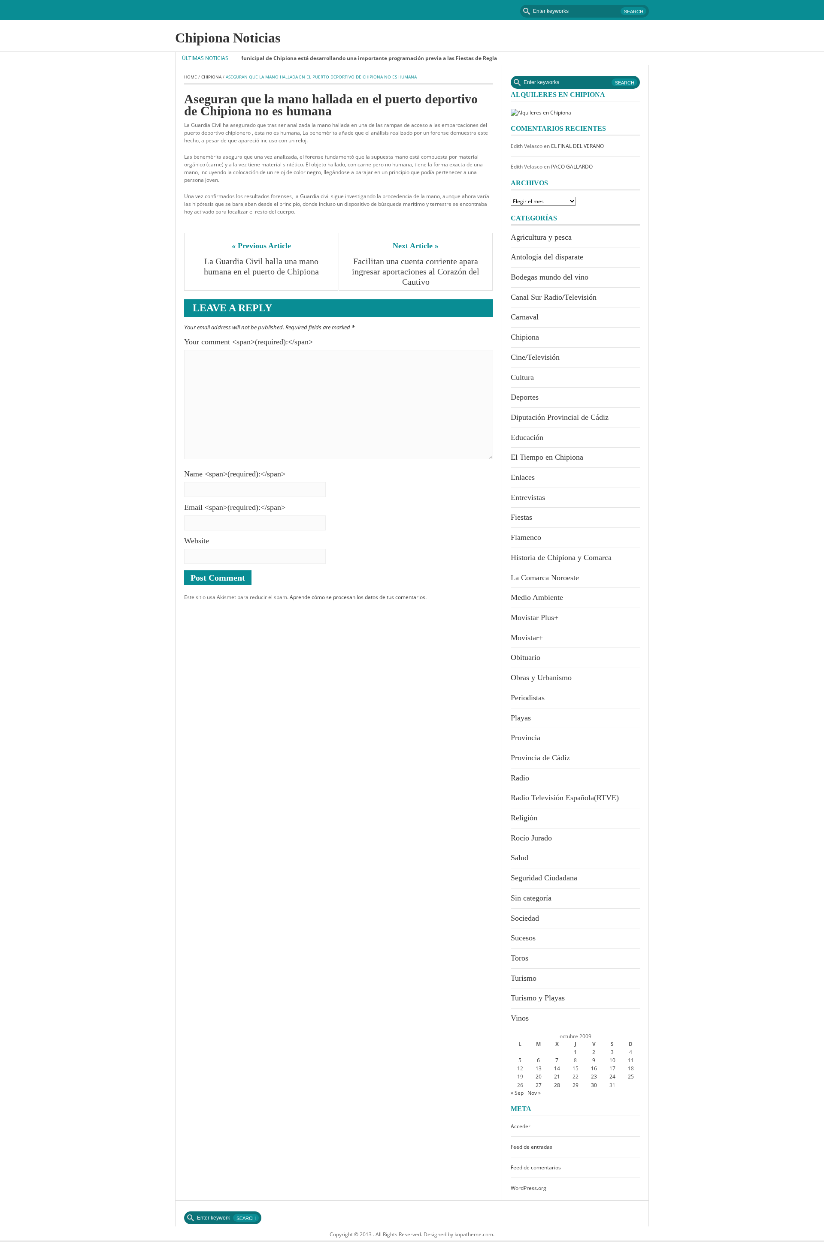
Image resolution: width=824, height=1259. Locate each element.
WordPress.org (528, 1188)
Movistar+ (527, 637)
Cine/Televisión (535, 357)
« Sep (517, 1092)
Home (190, 77)
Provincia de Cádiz (540, 757)
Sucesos (523, 938)
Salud (519, 857)
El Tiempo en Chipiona (547, 457)
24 (612, 1076)
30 (594, 1085)
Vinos (520, 1018)
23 (594, 1076)
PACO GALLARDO (572, 166)
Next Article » (416, 246)
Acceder (520, 1126)
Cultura (522, 377)
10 (612, 1060)
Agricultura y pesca (541, 237)
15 (576, 1068)
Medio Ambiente (537, 597)
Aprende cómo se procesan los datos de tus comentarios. (358, 597)
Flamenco (526, 537)
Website (196, 541)
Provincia (525, 737)
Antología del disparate (547, 257)
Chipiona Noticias (227, 37)
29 (576, 1085)
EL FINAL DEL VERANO (577, 146)
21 (557, 1076)
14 (557, 1068)
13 (539, 1068)
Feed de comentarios (536, 1167)
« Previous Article (261, 246)
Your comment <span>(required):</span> (248, 342)
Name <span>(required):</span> (234, 474)
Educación (527, 437)
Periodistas (528, 697)
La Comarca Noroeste (545, 577)
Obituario (525, 657)
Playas (521, 718)
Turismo (523, 978)
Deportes (525, 397)
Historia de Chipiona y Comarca (561, 557)
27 (539, 1085)
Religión (524, 817)
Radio (520, 778)
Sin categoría (531, 898)
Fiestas (521, 517)
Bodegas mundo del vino (549, 277)
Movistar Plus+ (534, 617)
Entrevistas (528, 497)
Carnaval (525, 317)
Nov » (534, 1092)
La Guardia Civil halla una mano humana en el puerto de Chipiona (262, 266)
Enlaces (523, 477)
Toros (519, 958)
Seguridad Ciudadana (544, 877)
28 (557, 1085)
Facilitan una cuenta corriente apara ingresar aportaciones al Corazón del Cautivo (417, 271)
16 (594, 1068)
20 (539, 1076)
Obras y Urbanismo (541, 677)
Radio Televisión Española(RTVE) (565, 797)
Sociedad (525, 918)
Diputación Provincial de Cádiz (560, 417)
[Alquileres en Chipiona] (541, 112)
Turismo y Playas (538, 998)
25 (631, 1076)
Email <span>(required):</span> (234, 507)
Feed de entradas (531, 1147)
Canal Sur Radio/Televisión (554, 297)
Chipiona (211, 77)
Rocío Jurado (531, 838)
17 (612, 1068)
